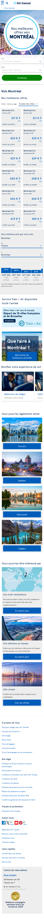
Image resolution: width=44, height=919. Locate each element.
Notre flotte (6, 740)
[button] (22, 78)
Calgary (22, 548)
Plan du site (6, 862)
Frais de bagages (8, 744)
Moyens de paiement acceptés (13, 791)
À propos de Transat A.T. (11, 731)
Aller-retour (7, 104)
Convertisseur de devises (11, 853)
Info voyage (6, 735)
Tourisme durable (8, 748)
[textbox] (22, 61)
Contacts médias (8, 842)
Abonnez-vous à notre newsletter (15, 834)
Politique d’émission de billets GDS (15, 795)
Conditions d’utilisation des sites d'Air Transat (19, 774)
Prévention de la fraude (11, 811)
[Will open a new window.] (4, 823)
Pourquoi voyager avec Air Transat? (15, 727)
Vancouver (22, 514)
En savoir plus (22, 610)
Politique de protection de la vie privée (17, 787)
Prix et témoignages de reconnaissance (17, 752)
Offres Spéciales (9, 8)
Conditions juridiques (10, 783)
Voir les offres (22, 702)
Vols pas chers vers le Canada (13, 857)
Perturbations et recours (11, 770)
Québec (22, 480)
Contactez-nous (8, 838)
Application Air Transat (10, 829)
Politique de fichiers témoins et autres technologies (17, 765)
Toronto (22, 446)
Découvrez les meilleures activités (22, 356)
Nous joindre (10, 874)
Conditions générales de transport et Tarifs (18, 800)
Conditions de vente (9, 779)
